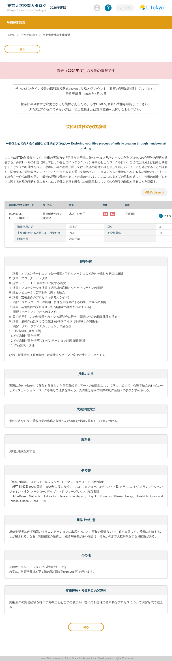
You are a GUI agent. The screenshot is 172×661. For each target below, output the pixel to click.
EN (128, 8)
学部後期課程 (29, 34)
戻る (22, 49)
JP (122, 8)
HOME (11, 34)
